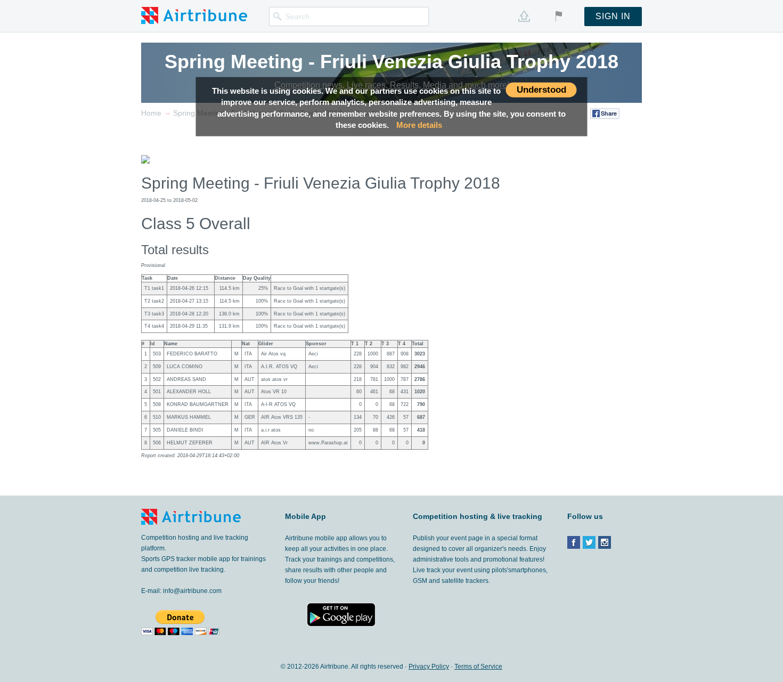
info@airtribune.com (192, 591)
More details (419, 124)
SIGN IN (613, 16)
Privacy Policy (429, 666)
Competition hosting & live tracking (477, 516)
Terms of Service (478, 666)
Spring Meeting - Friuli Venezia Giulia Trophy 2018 (391, 61)
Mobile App (305, 516)
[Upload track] (524, 16)
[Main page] (194, 15)
